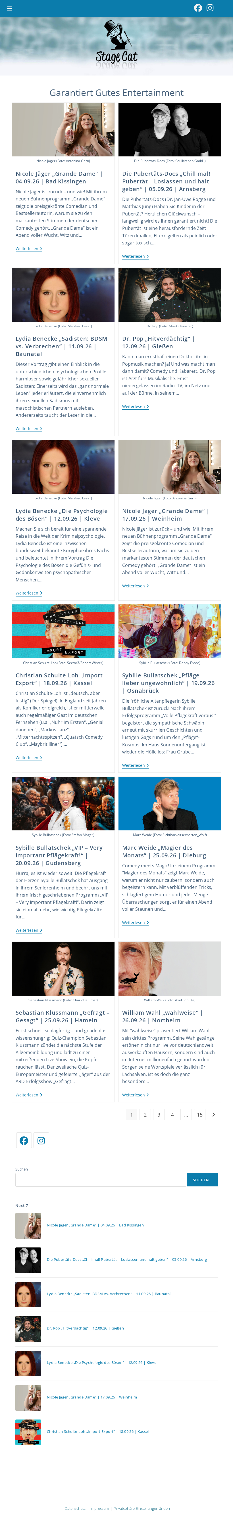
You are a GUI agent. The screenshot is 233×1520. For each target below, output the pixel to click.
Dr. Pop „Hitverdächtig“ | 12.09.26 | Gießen (158, 342)
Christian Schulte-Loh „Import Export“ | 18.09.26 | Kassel (59, 679)
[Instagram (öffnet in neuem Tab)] (210, 8)
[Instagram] (41, 1140)
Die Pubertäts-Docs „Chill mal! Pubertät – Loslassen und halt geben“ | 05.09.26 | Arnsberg (166, 181)
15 (200, 1114)
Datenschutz (75, 1508)
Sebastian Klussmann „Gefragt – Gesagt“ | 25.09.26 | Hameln (63, 1016)
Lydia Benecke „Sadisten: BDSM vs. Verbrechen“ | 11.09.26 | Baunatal (61, 346)
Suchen (21, 1169)
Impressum (99, 1508)
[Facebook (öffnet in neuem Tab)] (198, 8)
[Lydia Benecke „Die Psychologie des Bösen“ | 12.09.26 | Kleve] (28, 1363)
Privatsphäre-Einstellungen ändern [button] (142, 1508)
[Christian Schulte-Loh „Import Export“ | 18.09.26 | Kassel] (28, 1432)
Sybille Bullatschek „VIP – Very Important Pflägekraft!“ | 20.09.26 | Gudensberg (59, 855)
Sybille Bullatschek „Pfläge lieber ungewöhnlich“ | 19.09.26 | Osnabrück (168, 682)
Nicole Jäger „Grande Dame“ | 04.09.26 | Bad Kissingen (59, 177)
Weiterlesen (29, 249)
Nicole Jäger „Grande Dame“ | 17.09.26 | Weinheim (166, 514)
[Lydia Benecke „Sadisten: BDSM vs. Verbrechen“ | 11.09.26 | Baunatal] (28, 1294)
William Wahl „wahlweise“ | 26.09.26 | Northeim (162, 1016)
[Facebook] (24, 1140)
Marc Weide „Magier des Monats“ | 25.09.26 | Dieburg (164, 851)
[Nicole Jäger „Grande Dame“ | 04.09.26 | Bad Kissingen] (28, 1226)
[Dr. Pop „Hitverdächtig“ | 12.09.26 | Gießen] (28, 1329)
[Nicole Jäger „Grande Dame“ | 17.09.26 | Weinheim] (28, 1398)
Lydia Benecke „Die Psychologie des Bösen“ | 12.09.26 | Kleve (62, 514)
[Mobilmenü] (10, 8)
